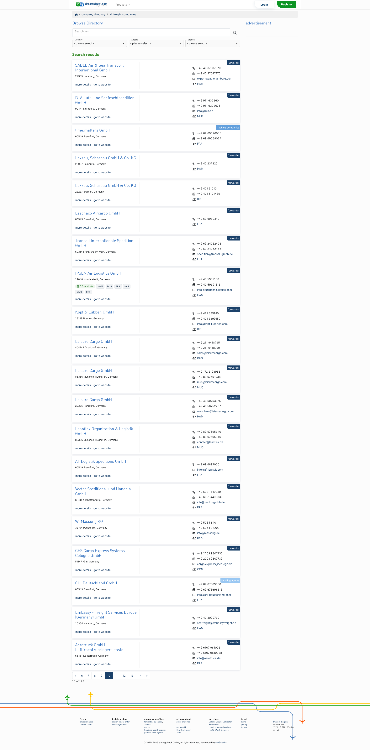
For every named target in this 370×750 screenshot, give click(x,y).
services (214, 719)
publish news (86, 724)
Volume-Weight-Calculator (220, 722)
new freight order (119, 724)
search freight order (121, 722)
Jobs (179, 733)
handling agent (151, 730)
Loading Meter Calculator (220, 727)
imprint (244, 727)
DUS (200, 358)
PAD (200, 538)
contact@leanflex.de (210, 442)
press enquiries (183, 722)
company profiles (154, 719)
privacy (244, 724)
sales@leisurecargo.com (212, 352)
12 (124, 675)
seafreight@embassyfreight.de (216, 622)
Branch (191, 40)
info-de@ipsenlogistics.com (214, 289)
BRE (199, 198)
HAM (200, 83)
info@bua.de (205, 110)
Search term (82, 31)
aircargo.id (181, 727)
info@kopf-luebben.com (212, 323)
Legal (244, 719)
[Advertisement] (272, 96)
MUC (200, 387)
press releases (86, 722)
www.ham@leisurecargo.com (215, 411)
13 (132, 675)
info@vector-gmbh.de (211, 502)
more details (83, 84)
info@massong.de (208, 533)
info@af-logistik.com (210, 469)
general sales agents (153, 733)
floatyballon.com (184, 730)
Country (78, 40)
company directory (93, 14)
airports (162, 730)
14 (139, 675)
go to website (102, 84)
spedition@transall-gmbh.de (215, 254)
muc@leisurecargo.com (212, 382)
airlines (147, 724)
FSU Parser (214, 724)
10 (108, 675)
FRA (199, 143)
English (284, 722)
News (83, 719)
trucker (147, 727)
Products (121, 4)
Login (264, 4)
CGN (200, 569)
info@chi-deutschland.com (214, 594)
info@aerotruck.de (208, 658)
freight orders (120, 719)
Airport (134, 40)
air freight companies (122, 14)
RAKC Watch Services (219, 730)
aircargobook (184, 719)
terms (243, 722)
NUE (200, 116)
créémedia (220, 742)
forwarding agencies (153, 722)
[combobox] (99, 43)
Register (286, 4)
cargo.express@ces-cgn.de (214, 564)
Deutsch (277, 722)
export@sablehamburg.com (214, 78)
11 (116, 675)
